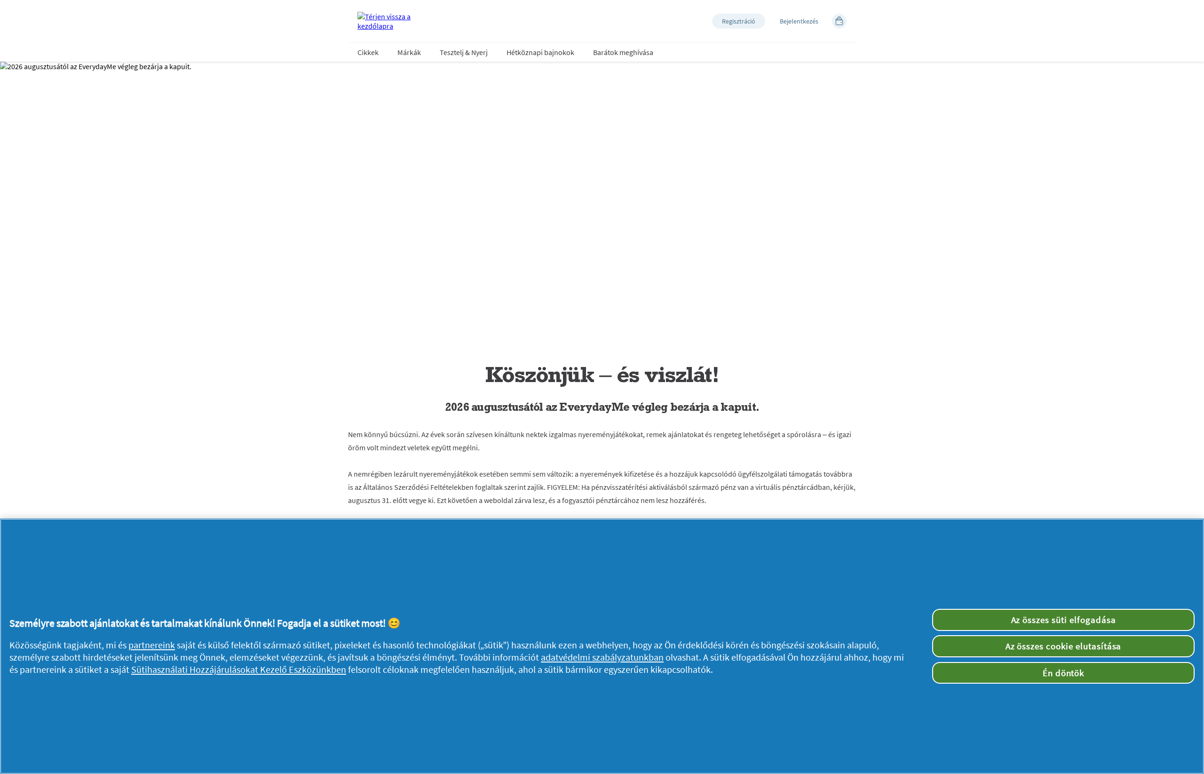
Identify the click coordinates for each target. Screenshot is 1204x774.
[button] (738, 21)
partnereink (151, 645)
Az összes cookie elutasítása (1064, 646)
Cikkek (368, 52)
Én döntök (1064, 672)
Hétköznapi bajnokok (540, 52)
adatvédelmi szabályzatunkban (602, 657)
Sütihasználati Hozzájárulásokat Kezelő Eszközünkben (238, 669)
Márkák (409, 52)
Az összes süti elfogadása (1063, 619)
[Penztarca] (839, 21)
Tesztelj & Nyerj (464, 52)
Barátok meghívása (623, 52)
